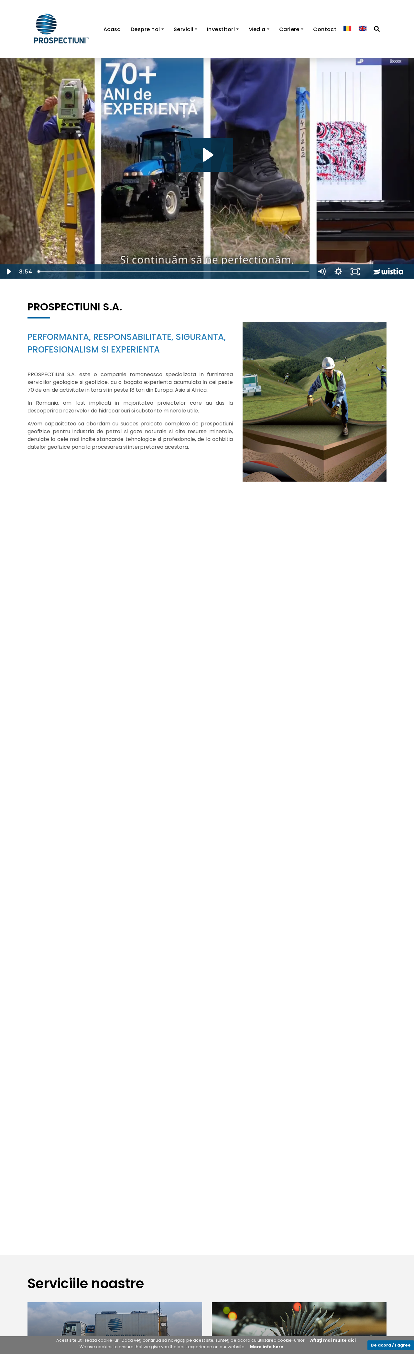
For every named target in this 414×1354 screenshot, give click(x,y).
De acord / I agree (391, 1345)
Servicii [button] (183, 29)
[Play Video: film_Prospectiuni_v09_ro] (207, 155)
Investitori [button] (221, 29)
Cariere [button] (289, 29)
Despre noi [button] (145, 29)
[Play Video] (8, 271)
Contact (324, 29)
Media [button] (256, 29)
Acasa (112, 29)
